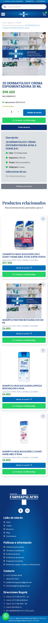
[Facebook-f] (20, 510)
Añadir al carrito (34, 112)
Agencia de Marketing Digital (26, 618)
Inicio (4, 23)
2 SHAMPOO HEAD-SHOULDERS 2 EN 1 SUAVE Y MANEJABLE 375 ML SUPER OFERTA (24, 255)
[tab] (24, 127)
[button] (42, 36)
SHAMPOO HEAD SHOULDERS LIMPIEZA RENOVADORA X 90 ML (22, 387)
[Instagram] (27, 510)
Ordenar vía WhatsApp (25, 120)
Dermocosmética (17, 25)
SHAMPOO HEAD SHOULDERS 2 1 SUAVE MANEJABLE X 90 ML (22, 452)
